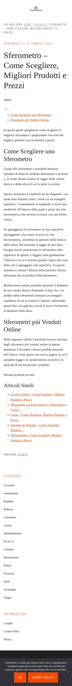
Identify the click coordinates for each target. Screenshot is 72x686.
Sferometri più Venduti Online (30, 120)
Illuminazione (11, 557)
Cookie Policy (11, 631)
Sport (7, 581)
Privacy (8, 639)
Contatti (8, 623)
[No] (67, 672)
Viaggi (7, 597)
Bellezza (8, 509)
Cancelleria (10, 517)
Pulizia (7, 565)
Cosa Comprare (36, 8)
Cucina (8, 525)
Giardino (8, 549)
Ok (20, 677)
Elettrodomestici (12, 533)
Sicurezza (9, 573)
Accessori (9, 485)
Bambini (8, 501)
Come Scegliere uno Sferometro (31, 115)
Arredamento (11, 493)
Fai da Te (22, 454)
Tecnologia (10, 589)
